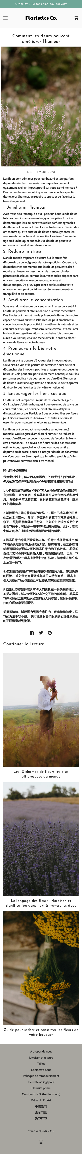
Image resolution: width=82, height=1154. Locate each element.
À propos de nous (41, 1051)
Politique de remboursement (41, 1076)
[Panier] (76, 18)
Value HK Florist (41, 1100)
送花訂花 (41, 1118)
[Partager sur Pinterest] (49, 633)
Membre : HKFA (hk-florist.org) (41, 1094)
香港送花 (41, 1106)
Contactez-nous (41, 1070)
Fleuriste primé (41, 1088)
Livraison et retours (41, 1057)
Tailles (41, 1063)
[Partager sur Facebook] (32, 633)
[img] (41, 1141)
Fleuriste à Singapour (41, 1082)
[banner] (41, 17)
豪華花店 (41, 1112)
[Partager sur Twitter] (41, 633)
